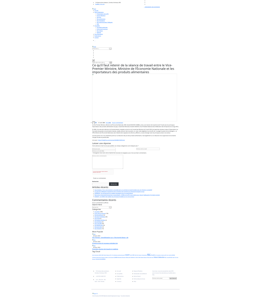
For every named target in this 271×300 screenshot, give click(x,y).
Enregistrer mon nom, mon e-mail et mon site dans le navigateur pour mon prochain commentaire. (120, 153)
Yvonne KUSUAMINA (100, 259)
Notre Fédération (99, 12)
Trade (173, 257)
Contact (96, 37)
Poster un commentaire (99, 178)
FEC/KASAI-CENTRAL (99, 220)
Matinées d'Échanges (122, 257)
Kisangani (103, 257)
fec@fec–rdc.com (100, 4)
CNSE (136, 255)
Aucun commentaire (117, 122)
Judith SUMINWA (172, 255)
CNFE (131, 255)
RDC (152, 257)
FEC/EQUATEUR (98, 215)
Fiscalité (153, 255)
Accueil (96, 10)
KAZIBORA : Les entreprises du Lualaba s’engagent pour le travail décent (113, 193)
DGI (137, 255)
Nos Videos (100, 31)
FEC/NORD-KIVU (98, 225)
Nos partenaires (101, 19)
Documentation (98, 34)
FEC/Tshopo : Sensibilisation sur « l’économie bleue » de (110, 237)
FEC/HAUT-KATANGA (99, 217)
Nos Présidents (101, 20)
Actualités (97, 26)
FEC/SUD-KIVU (98, 227)
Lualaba (116, 257)
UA (175, 257)
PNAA (139, 257)
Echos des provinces (102, 29)
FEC (96, 122)
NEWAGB (132, 257)
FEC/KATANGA (98, 222)
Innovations (159, 255)
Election (140, 255)
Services (99, 17)
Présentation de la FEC (103, 14)
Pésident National (144, 257)
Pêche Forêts (149, 257)
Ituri (168, 255)
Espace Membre (101, 15)
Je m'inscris (173, 278)
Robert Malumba (159, 257)
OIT (135, 257)
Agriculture (97, 255)
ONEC (137, 257)
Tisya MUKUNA (169, 257)
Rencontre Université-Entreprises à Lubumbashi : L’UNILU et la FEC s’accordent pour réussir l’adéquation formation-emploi (127, 195)
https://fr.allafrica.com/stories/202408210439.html (111, 140)
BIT (110, 255)
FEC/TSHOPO (97, 228)
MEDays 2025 (128, 257)
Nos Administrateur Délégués (105, 22)
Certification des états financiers (119, 255)
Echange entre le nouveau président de (105, 243)
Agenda (99, 32)
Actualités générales (102, 27)
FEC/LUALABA (98, 223)
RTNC (166, 257)
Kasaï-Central (98, 257)
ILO (155, 255)
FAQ (98, 24)
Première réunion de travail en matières (105, 249)
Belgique (108, 255)
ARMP (102, 255)
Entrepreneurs (144, 255)
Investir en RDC (164, 255)
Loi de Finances (111, 257)
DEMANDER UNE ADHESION (152, 7)
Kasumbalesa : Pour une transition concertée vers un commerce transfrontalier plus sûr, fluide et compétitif (123, 190)
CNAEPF (127, 255)
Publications (97, 36)
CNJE (133, 255)
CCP (112, 255)
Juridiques (94, 257)
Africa (93, 255)
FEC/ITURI (97, 218)
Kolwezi (106, 257)
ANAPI (100, 255)
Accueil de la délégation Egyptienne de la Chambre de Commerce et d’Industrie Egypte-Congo (119, 191)
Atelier (105, 255)
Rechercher (95, 181)
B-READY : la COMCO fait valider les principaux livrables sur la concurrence (114, 196)
